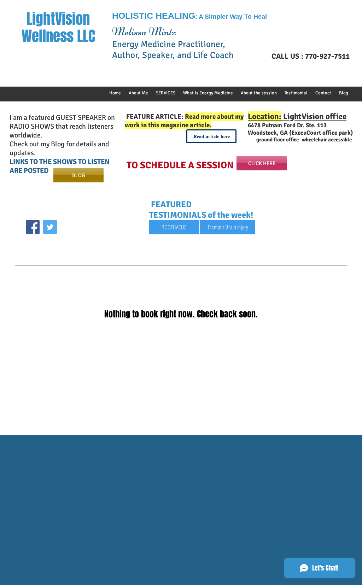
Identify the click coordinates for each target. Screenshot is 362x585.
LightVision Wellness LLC (58, 27)
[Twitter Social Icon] (50, 227)
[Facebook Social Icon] (33, 227)
